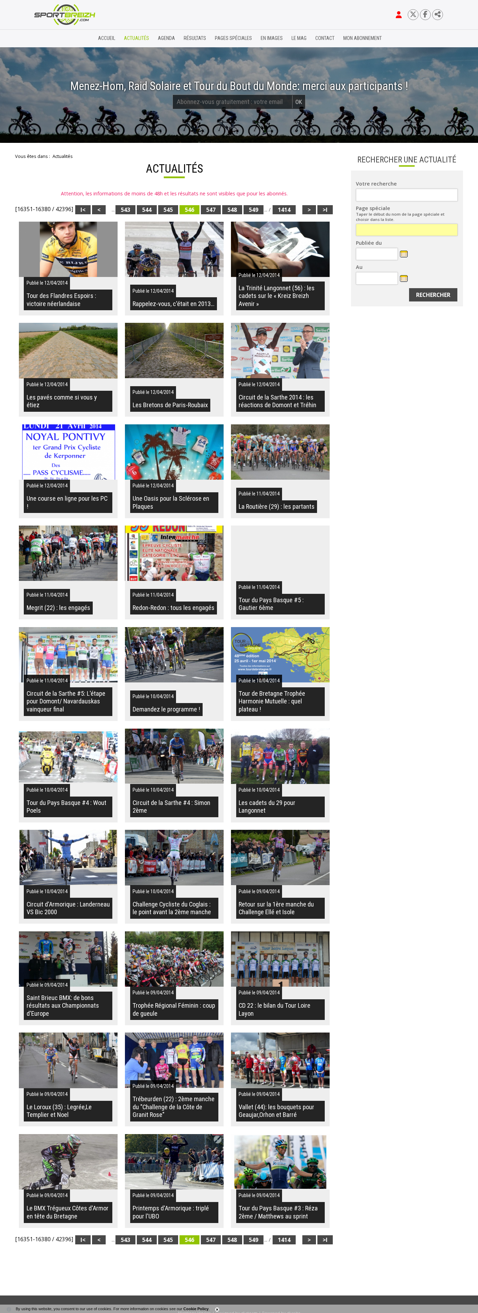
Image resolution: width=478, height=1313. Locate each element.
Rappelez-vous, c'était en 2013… (174, 304)
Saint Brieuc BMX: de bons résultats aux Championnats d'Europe (63, 1005)
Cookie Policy (196, 1309)
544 (147, 210)
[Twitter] (413, 14)
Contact (325, 38)
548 (232, 210)
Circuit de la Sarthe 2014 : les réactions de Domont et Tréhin (277, 401)
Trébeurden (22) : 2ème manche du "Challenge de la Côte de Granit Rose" (174, 1107)
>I (325, 210)
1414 (284, 210)
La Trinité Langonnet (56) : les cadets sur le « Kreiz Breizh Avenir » (277, 296)
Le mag (299, 38)
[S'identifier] (398, 15)
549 (253, 210)
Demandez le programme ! (166, 709)
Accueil (106, 38)
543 (125, 210)
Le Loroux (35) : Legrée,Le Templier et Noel (59, 1111)
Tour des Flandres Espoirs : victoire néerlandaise (61, 299)
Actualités (136, 38)
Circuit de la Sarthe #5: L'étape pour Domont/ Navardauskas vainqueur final (66, 701)
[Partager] (437, 14)
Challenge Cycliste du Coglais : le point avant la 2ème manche (172, 908)
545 (168, 210)
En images (272, 38)
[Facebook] (425, 14)
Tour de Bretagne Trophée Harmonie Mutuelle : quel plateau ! (272, 701)
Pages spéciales (233, 38)
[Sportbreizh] (50, 38)
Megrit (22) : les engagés (58, 608)
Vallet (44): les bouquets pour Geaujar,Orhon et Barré (276, 1111)
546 (189, 210)
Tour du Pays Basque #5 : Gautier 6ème (271, 604)
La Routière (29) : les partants (277, 506)
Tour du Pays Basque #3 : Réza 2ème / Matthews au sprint (278, 1212)
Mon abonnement (362, 38)
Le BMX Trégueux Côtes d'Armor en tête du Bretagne (67, 1212)
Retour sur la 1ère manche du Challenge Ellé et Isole (276, 908)
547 (211, 210)
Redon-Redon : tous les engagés (174, 608)
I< (82, 210)
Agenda (166, 38)
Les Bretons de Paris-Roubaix (170, 405)
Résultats (195, 38)
